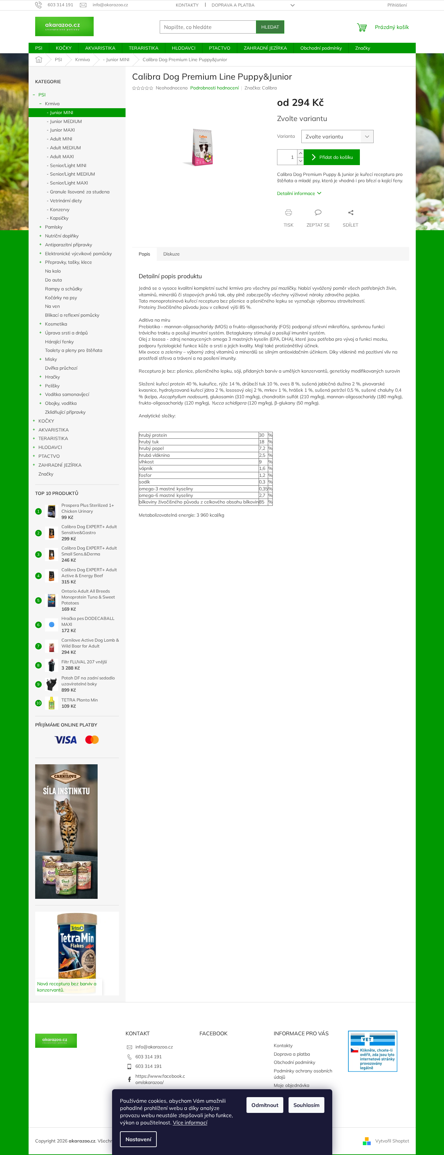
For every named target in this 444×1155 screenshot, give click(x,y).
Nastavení (138, 1139)
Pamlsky (53, 227)
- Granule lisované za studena (78, 192)
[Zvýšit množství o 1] (300, 153)
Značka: (261, 88)
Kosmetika (56, 324)
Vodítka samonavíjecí (67, 394)
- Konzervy (58, 209)
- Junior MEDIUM (64, 121)
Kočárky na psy (61, 298)
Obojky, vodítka (61, 403)
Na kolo (53, 271)
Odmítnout (264, 1105)
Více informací (190, 1122)
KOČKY (46, 421)
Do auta (53, 280)
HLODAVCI (50, 447)
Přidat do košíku (336, 157)
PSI (42, 95)
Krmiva (52, 104)
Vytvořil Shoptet (392, 1140)
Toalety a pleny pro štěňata (73, 350)
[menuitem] (39, 48)
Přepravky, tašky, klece (68, 262)
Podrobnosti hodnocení (214, 88)
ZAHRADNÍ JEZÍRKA (60, 465)
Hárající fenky (59, 342)
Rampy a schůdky (63, 289)
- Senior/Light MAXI (67, 183)
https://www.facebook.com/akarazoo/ (160, 1079)
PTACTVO (49, 456)
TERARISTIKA (53, 438)
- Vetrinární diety (64, 201)
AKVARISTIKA (53, 430)
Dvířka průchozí (61, 368)
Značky (45, 474)
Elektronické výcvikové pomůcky (78, 254)
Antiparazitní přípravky (68, 245)
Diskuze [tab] (171, 254)
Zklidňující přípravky (65, 412)
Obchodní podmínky (294, 1062)
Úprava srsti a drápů (66, 333)
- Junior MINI (60, 112)
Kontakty (187, 5)
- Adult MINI (59, 139)
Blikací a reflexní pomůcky (72, 315)
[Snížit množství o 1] (300, 161)
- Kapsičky (57, 218)
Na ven (52, 306)
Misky (51, 359)
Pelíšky (52, 386)
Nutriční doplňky (62, 236)
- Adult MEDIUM (64, 148)
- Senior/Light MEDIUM (71, 174)
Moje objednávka (291, 1085)
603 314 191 (148, 1057)
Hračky (52, 377)
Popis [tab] (144, 254)
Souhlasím (306, 1105)
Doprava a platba (233, 5)
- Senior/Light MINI (66, 165)
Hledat (270, 27)
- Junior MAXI (61, 130)
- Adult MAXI (60, 157)
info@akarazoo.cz (154, 1047)
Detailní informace (296, 193)
